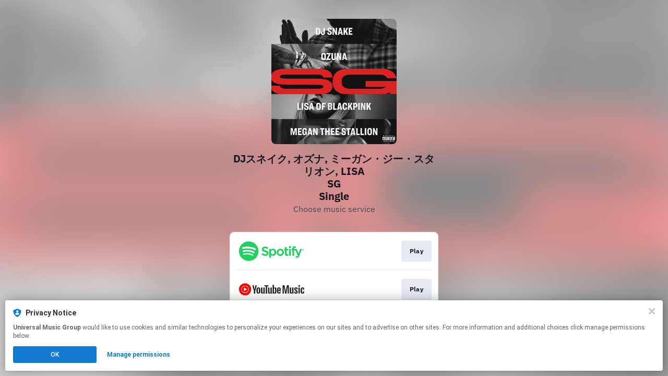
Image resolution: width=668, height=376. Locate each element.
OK (55, 354)
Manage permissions (138, 354)
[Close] (651, 311)
